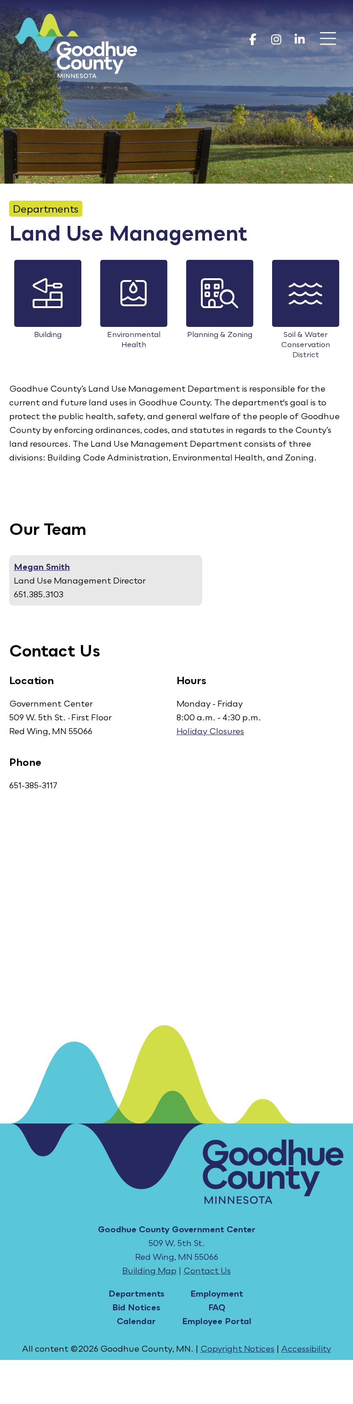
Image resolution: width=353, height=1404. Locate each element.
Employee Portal (216, 1321)
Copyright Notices (237, 1348)
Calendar (136, 1321)
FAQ (216, 1307)
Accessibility (306, 1348)
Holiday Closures (210, 731)
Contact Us (207, 1270)
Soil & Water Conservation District (305, 344)
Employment (216, 1293)
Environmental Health (133, 339)
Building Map (149, 1270)
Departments (46, 208)
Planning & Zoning (219, 334)
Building (48, 334)
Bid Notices (136, 1307)
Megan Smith (42, 567)
